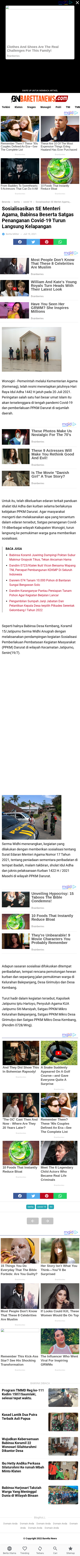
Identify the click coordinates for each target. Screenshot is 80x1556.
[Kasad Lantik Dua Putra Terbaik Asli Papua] (63, 1422)
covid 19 (41, 1207)
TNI (68, 107)
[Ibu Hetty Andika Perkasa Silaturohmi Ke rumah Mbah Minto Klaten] (63, 1470)
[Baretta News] (40, 99)
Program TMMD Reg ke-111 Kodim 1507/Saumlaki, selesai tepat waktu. (23, 1394)
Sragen (31, 107)
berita (30, 1207)
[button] (20, 242)
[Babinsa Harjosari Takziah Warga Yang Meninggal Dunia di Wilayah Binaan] (63, 1495)
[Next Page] (47, 1221)
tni (51, 1207)
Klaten (19, 107)
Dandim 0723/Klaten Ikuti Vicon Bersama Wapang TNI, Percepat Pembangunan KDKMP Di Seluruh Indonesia (42, 570)
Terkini (6, 107)
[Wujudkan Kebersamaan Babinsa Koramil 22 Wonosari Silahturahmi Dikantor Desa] (63, 1446)
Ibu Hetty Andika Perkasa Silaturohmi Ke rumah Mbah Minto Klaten (23, 1467)
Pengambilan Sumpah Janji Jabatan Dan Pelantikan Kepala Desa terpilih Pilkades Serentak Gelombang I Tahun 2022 (41, 605)
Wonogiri (45, 107)
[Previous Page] (33, 1221)
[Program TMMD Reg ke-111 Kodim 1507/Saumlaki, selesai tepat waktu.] (63, 1397)
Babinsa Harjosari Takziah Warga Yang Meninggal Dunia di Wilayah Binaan (21, 1491)
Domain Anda (10, 1523)
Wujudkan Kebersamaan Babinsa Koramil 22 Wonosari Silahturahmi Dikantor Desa (20, 1445)
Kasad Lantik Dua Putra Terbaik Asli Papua (19, 1416)
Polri (58, 107)
